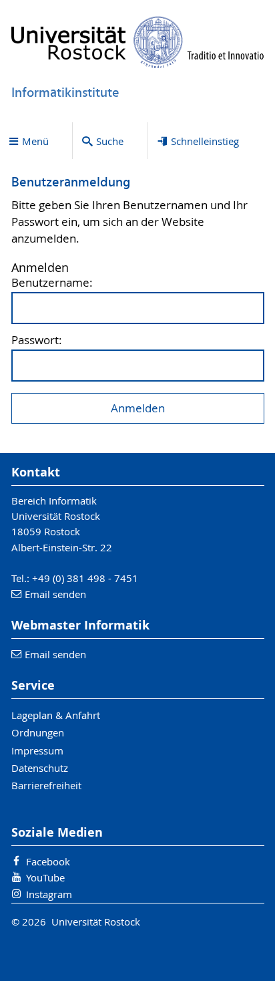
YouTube (45, 877)
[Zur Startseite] (137, 42)
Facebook (48, 861)
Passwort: (36, 340)
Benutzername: (52, 283)
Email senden (55, 594)
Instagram (49, 894)
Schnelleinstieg (205, 141)
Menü (35, 141)
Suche (109, 141)
